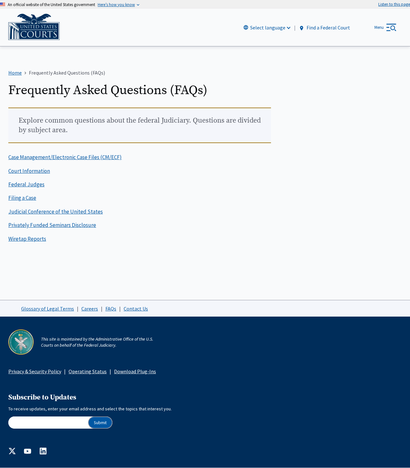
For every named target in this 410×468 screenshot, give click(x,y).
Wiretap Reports (27, 238)
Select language (267, 27)
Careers (89, 308)
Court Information (29, 170)
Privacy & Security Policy (34, 371)
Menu (379, 27)
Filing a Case (22, 197)
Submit (100, 422)
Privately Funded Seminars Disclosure (52, 225)
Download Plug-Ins (135, 371)
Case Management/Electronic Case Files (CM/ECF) (65, 157)
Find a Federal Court (328, 28)
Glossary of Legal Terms (47, 308)
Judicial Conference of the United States (55, 211)
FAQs (110, 308)
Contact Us (136, 308)
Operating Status (88, 371)
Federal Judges (26, 184)
